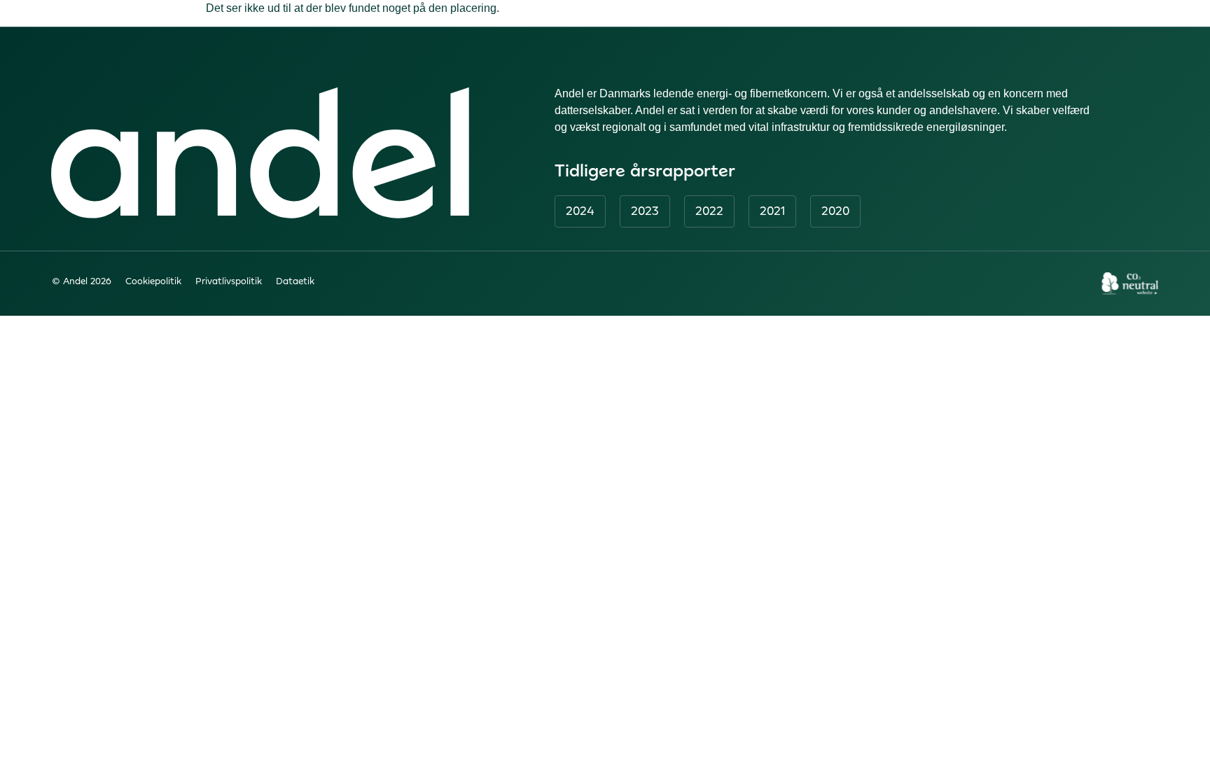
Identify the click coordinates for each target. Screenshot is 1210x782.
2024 (580, 211)
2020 (835, 211)
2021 (772, 211)
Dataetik (295, 280)
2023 (645, 211)
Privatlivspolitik (228, 280)
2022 (709, 211)
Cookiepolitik (153, 280)
